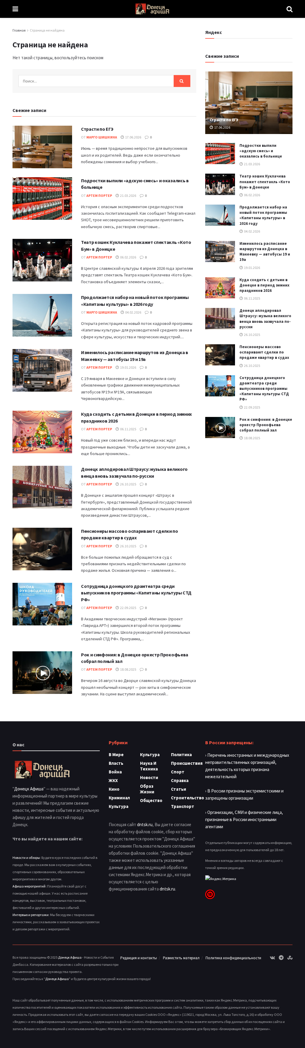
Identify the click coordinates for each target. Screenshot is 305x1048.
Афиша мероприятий (29, 886)
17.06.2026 (133, 137)
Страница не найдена (47, 30)
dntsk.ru (144, 824)
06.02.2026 (127, 257)
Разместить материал (181, 957)
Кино (114, 789)
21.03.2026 (127, 195)
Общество (151, 800)
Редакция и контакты (138, 957)
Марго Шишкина (101, 137)
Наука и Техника (149, 766)
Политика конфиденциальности (233, 957)
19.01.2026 (127, 367)
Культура (118, 806)
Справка (180, 780)
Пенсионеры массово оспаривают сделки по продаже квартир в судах (264, 352)
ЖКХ (113, 780)
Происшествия (187, 763)
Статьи (178, 789)
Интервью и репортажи (31, 914)
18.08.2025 (127, 669)
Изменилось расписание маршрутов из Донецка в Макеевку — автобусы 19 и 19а (264, 251)
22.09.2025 (127, 607)
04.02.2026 (133, 312)
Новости (149, 777)
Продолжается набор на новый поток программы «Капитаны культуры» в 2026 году (263, 215)
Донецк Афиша (28, 789)
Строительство (187, 798)
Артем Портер (99, 195)
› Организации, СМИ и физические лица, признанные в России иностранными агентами (244, 819)
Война (115, 772)
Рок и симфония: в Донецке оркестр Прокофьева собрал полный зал (265, 425)
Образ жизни (147, 789)
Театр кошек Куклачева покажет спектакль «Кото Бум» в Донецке (264, 181)
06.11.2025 (127, 429)
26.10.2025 (127, 484)
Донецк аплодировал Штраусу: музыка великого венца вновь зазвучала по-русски (265, 318)
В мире (116, 754)
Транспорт (182, 806)
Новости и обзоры (26, 857)
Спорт (177, 772)
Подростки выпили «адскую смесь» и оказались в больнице (260, 151)
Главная (19, 30)
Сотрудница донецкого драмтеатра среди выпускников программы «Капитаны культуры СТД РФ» (136, 592)
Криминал (119, 798)
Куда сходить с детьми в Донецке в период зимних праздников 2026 (264, 285)
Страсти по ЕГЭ (97, 129)
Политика (181, 754)
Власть (116, 763)
